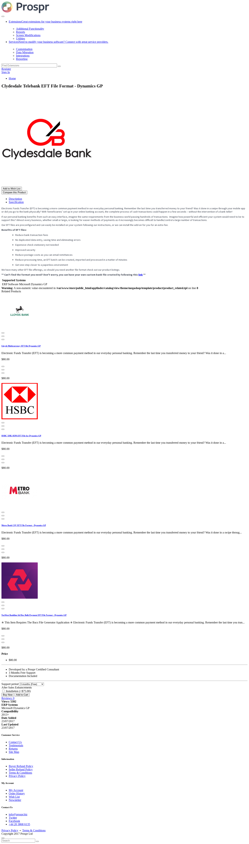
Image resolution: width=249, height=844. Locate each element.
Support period (10, 684)
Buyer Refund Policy (21, 766)
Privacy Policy (17, 776)
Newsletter (15, 800)
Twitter (13, 817)
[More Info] (2, 332)
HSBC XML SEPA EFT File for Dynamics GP (21, 436)
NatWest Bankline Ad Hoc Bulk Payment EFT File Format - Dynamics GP (34, 615)
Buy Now (7, 694)
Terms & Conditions (20, 772)
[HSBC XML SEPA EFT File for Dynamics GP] (19, 418)
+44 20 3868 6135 (19, 824)
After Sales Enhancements (16, 687)
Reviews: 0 (7, 698)
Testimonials (16, 745)
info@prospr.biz (18, 814)
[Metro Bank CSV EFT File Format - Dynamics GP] (19, 508)
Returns (13, 748)
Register (6, 68)
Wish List (14, 796)
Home (12, 78)
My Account (16, 790)
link (140, 274)
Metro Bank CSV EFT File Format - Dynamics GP (23, 525)
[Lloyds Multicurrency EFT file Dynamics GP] (19, 328)
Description (15, 198)
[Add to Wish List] (2, 339)
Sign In (5, 72)
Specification (16, 202)
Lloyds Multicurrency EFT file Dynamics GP (21, 346)
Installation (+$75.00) (18, 691)
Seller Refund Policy (21, 769)
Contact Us (15, 742)
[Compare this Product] (2, 336)
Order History (17, 793)
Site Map (14, 751)
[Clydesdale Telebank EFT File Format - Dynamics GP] (47, 185)
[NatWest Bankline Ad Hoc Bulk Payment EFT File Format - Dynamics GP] (19, 597)
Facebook (14, 821)
